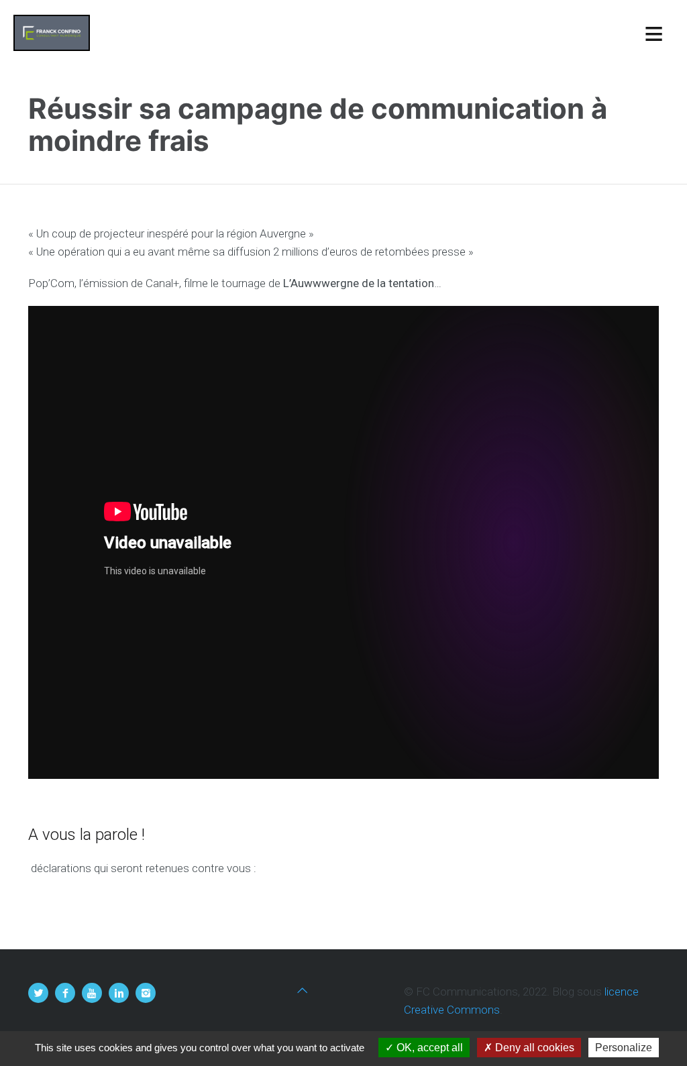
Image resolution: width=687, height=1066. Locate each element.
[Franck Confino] (51, 32)
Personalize (623, 1047)
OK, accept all (428, 1047)
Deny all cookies (533, 1047)
